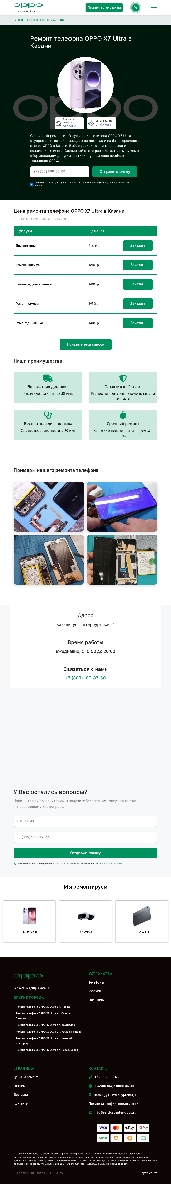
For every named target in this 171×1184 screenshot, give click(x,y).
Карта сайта (148, 1173)
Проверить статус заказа (104, 7)
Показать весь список (85, 344)
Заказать (137, 245)
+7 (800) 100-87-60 (85, 677)
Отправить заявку (115, 171)
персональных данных (110, 863)
